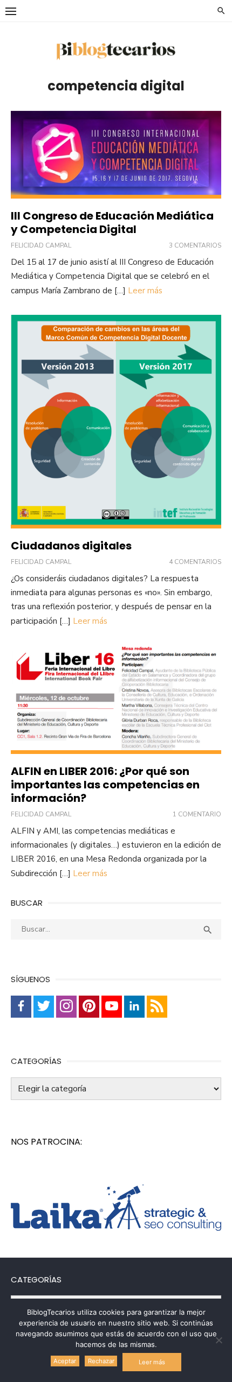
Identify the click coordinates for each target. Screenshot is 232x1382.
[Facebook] (21, 1007)
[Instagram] (66, 1007)
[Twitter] (43, 1007)
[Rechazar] (218, 1340)
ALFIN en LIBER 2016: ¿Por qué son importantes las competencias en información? (105, 785)
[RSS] (157, 1007)
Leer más (145, 290)
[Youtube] (111, 1007)
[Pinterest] (89, 1007)
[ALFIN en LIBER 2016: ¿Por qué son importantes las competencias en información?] (116, 699)
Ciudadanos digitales (71, 545)
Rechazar (101, 1361)
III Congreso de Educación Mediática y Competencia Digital (112, 222)
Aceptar (64, 1361)
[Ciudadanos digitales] (116, 421)
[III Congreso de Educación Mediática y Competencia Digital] (116, 155)
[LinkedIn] (134, 1007)
